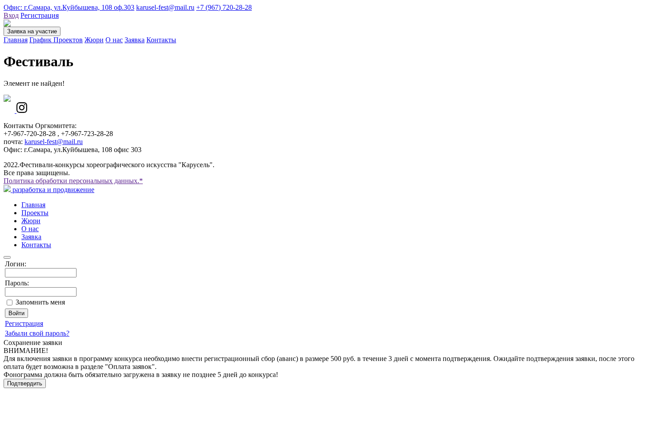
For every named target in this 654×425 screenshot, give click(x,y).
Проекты (34, 213)
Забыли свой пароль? (37, 333)
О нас (114, 40)
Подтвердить (24, 383)
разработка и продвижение (52, 189)
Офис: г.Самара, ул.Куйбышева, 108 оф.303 (69, 7)
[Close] (7, 257)
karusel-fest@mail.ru (165, 7)
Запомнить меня (40, 302)
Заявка (135, 40)
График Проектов (56, 40)
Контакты (161, 40)
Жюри (94, 40)
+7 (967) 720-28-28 (224, 7)
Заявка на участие (32, 31)
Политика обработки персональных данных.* (73, 180)
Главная (16, 40)
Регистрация (39, 15)
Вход (11, 15)
